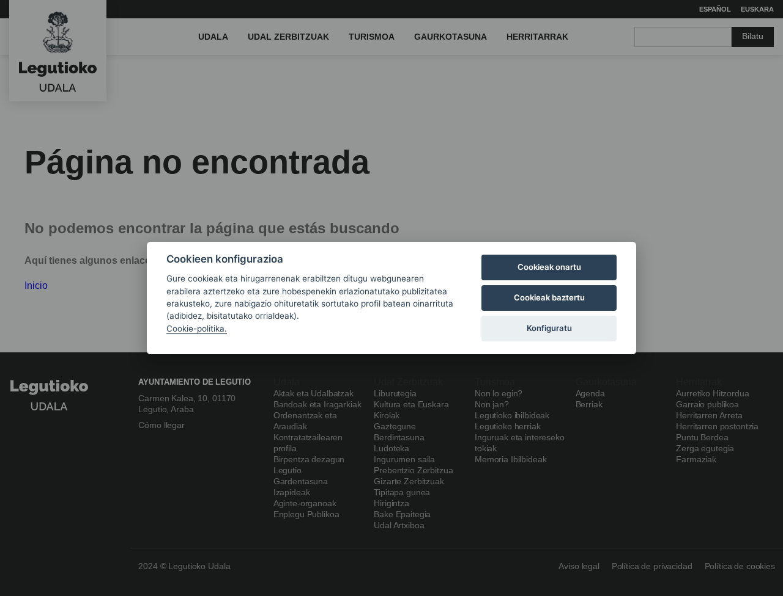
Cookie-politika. (196, 328)
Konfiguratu (549, 328)
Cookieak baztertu (549, 297)
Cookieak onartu (549, 267)
